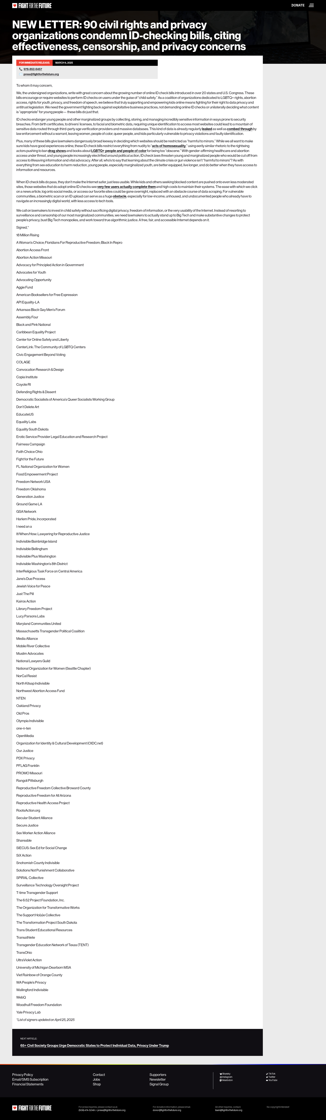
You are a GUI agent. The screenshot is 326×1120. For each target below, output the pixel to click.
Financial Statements (27, 1084)
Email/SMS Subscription (30, 1079)
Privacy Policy (22, 1074)
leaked (207, 129)
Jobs (96, 1079)
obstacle (119, 196)
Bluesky (226, 1073)
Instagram (227, 1076)
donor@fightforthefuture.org (167, 1110)
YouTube (272, 1080)
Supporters (158, 1074)
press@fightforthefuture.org (41, 74)
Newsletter (158, 1079)
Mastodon (227, 1080)
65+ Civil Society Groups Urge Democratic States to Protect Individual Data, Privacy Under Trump (94, 1045)
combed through (239, 129)
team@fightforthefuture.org (228, 1110)
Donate (298, 5)
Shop (97, 1084)
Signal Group (159, 1084)
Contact (99, 1074)
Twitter (271, 1076)
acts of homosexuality (169, 145)
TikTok (271, 1073)
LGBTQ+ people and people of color (118, 150)
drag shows (57, 150)
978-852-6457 (33, 69)
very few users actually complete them (126, 186)
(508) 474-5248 (87, 1110)
